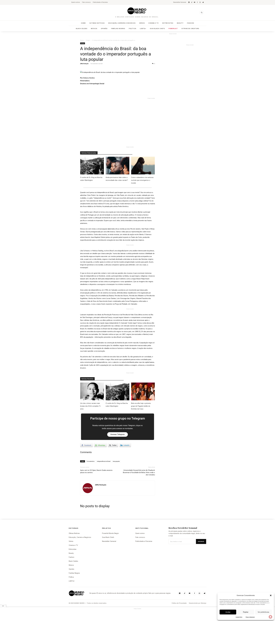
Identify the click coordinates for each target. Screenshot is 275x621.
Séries (142, 23)
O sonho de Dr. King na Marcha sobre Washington (91, 178)
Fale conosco (86, 2)
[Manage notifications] (270, 617)
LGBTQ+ (143, 28)
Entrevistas (167, 23)
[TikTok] (191, 2)
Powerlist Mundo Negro (110, 533)
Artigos (88, 40)
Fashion (190, 23)
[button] (271, 595)
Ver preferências (263, 612)
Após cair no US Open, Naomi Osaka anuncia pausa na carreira (96, 471)
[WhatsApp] (200, 2)
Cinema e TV (153, 23)
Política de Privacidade (179, 603)
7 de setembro (90, 461)
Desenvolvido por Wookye (197, 603)
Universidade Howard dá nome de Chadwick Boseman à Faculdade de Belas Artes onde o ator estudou (139, 472)
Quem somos (75, 2)
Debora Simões (89, 78)
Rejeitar (245, 612)
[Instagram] (189, 2)
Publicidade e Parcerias (100, 2)
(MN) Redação (84, 63)
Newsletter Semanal (179, 2)
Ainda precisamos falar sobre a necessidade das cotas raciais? (117, 178)
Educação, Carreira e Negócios (121, 23)
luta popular (116, 461)
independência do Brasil (103, 461)
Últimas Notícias (97, 23)
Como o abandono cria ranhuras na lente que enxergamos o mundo (142, 180)
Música (94, 28)
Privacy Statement (250, 617)
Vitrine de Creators (190, 28)
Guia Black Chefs (157, 28)
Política (132, 28)
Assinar (201, 541)
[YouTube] (194, 2)
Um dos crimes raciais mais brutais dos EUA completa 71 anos (90, 406)
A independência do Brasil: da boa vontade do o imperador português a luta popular (115, 54)
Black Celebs (81, 28)
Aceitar (227, 612)
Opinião (104, 28)
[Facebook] (197, 2)
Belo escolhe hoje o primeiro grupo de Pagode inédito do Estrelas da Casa (141, 406)
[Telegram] (203, 2)
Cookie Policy (239, 617)
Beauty (180, 23)
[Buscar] (202, 12)
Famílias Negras (118, 28)
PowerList (173, 28)
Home (83, 23)
